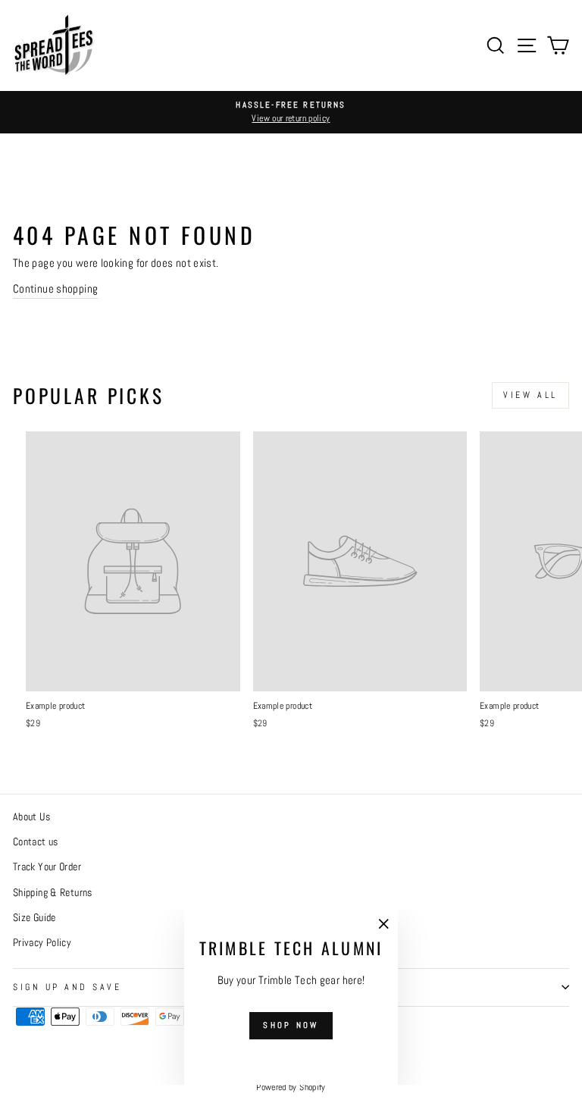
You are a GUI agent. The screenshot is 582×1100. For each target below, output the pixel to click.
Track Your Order (47, 866)
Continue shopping (55, 289)
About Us (31, 816)
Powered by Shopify (291, 1087)
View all (530, 395)
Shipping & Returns (52, 892)
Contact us (35, 841)
